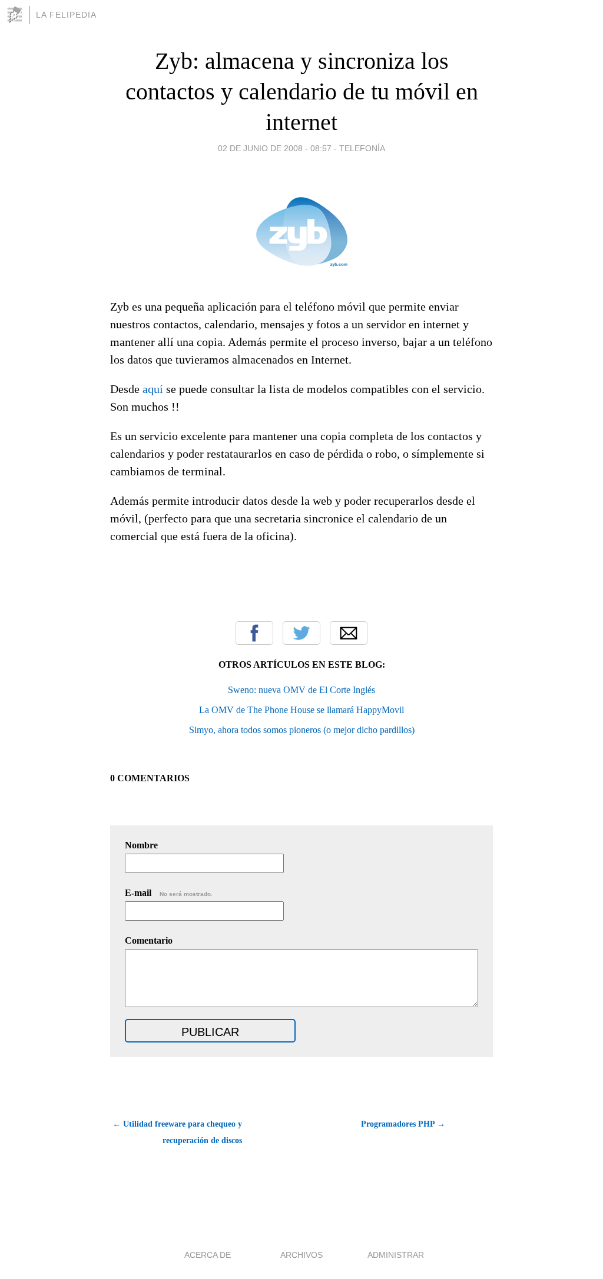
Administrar (395, 1255)
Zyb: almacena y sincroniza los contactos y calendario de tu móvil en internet (301, 91)
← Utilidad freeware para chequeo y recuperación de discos (177, 1132)
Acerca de (207, 1255)
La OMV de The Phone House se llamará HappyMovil (301, 710)
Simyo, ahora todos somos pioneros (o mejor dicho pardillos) (302, 730)
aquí (153, 388)
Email (348, 633)
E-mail (169, 893)
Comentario (149, 940)
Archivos (301, 1255)
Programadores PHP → (403, 1124)
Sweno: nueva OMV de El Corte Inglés (301, 690)
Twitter (301, 633)
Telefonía (362, 148)
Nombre (141, 845)
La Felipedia (66, 14)
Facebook (254, 633)
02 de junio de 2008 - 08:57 (275, 148)
